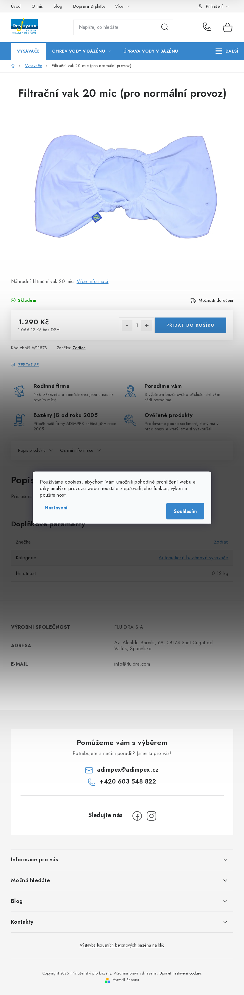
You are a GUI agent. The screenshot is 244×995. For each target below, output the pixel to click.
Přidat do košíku (190, 325)
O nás (37, 6)
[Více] (227, 51)
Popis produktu (32, 450)
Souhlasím (185, 511)
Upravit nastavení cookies (180, 973)
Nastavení (56, 507)
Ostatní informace (76, 450)
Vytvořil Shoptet (126, 980)
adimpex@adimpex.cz (128, 769)
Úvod (16, 6)
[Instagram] (151, 816)
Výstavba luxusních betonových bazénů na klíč (122, 945)
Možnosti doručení (216, 300)
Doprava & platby (89, 6)
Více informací (93, 281)
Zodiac (79, 348)
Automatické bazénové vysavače (194, 557)
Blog (58, 6)
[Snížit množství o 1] (127, 325)
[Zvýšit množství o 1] (146, 325)
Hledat (165, 27)
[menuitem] (28, 51)
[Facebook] (137, 816)
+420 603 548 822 (208, 27)
